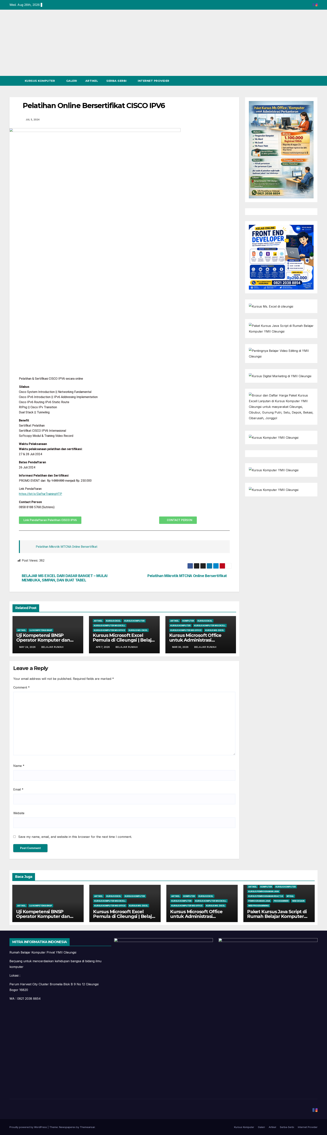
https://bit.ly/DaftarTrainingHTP (40, 494)
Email (18, 789)
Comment (21, 687)
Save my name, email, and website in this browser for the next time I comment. (75, 837)
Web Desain (298, 901)
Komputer (188, 621)
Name (18, 766)
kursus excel (113, 621)
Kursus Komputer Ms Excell (109, 625)
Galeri (71, 81)
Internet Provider (154, 81)
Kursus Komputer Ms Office (109, 630)
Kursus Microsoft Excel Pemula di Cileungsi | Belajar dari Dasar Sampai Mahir (124, 640)
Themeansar (87, 1127)
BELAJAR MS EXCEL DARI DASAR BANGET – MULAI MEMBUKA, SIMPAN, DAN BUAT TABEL (64, 578)
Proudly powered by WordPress (28, 1127)
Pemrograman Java (259, 901)
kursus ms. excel (138, 630)
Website (18, 813)
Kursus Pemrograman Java (263, 891)
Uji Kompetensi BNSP (41, 630)
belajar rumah (52, 647)
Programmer (281, 901)
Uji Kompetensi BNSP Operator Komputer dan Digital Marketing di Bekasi (46, 640)
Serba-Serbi (116, 81)
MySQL (290, 896)
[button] (308, 81)
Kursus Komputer (40, 81)
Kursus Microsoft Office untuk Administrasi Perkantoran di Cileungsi (196, 640)
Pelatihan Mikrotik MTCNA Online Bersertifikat (66, 546)
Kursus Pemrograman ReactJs (265, 896)
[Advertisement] (163, 47)
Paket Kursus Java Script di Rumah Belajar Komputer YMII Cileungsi (277, 916)
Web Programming (258, 905)
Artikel (91, 81)
